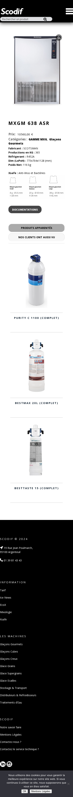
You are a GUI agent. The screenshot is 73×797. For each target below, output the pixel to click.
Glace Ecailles (8, 680)
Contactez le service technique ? (19, 749)
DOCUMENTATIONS (25, 209)
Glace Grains (7, 666)
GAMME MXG (38, 139)
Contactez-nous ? (10, 742)
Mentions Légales (11, 734)
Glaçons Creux (8, 659)
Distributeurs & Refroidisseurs (18, 695)
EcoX (3, 605)
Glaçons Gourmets (11, 644)
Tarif (3, 590)
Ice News (5, 597)
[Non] (68, 784)
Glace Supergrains (11, 673)
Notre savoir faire (10, 727)
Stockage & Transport (13, 688)
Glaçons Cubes (9, 651)
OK (24, 791)
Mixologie (6, 612)
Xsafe (3, 619)
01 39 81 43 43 (12, 560)
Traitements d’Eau (11, 702)
